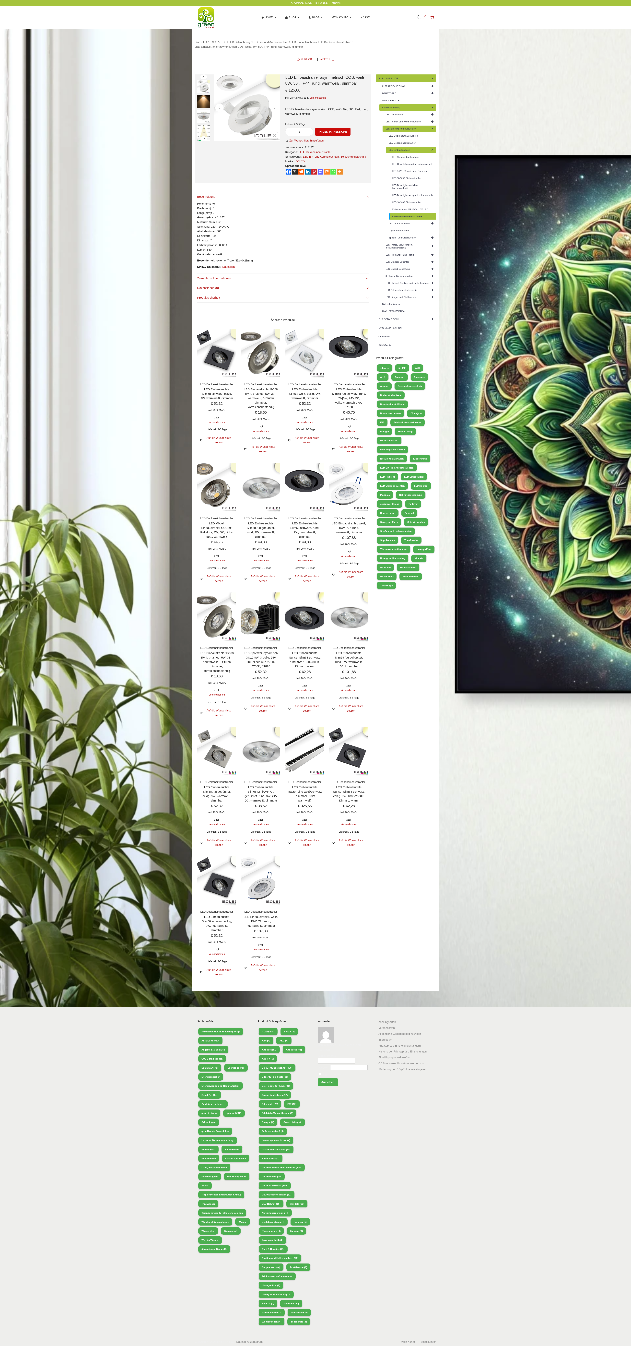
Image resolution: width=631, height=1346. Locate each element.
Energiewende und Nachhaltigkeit (220, 1086)
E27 (382, 422)
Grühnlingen (208, 1122)
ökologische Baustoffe (214, 1249)
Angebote (419, 377)
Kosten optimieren (235, 1158)
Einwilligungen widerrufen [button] (393, 1057)
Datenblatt (228, 266)
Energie (384, 431)
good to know (209, 1113)
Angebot (399, 377)
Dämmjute (416, 413)
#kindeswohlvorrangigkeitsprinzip (220, 1031)
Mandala (385, 495)
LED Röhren (421, 485)
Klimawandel (208, 1158)
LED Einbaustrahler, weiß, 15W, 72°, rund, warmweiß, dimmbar (349, 528)
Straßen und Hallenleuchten (396, 531)
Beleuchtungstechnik (353, 156)
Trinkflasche (411, 540)
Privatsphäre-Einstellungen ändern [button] (399, 1045)
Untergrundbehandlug (392, 558)
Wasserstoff (230, 1231)
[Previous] (219, 108)
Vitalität (419, 558)
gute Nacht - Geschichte (215, 1131)
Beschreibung (206, 196)
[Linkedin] (308, 172)
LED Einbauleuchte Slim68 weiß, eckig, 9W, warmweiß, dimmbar (305, 394)
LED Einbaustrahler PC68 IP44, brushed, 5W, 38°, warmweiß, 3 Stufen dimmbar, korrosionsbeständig (261, 398)
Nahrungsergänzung (410, 495)
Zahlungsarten (387, 1022)
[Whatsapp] (333, 172)
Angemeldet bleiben (333, 1074)
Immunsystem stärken (392, 449)
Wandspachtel (408, 567)
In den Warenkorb (333, 131)
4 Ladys (384, 368)
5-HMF (402, 368)
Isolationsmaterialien (392, 458)
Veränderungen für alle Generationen (222, 1213)
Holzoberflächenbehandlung (217, 1140)
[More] (340, 172)
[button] (304, 140)
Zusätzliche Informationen (214, 278)
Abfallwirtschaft (210, 1040)
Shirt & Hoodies (416, 522)
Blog (315, 17)
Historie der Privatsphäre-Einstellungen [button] (402, 1051)
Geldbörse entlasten (212, 1104)
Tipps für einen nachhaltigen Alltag (221, 1194)
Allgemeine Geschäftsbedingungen (399, 1033)
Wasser (243, 1222)
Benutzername (327, 1055)
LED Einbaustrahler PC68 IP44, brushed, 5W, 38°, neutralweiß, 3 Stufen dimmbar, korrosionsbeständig (217, 662)
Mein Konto (340, 17)
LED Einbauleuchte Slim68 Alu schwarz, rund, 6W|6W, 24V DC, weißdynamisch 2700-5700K (349, 398)
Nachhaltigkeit (209, 1176)
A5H (417, 368)
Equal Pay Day (209, 1095)
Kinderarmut (208, 1149)
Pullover (413, 504)
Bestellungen (428, 1341)
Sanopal (409, 513)
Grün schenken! (389, 440)
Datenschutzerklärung (249, 1341)
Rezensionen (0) (208, 288)
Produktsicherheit (208, 297)
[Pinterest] (314, 172)
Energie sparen (236, 1067)
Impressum (385, 1039)
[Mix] (327, 172)
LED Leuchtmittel (414, 476)
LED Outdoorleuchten (392, 485)
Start (198, 42)
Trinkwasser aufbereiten (393, 549)
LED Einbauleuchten (303, 42)
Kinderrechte (232, 1149)
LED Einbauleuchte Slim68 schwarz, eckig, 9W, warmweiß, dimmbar (216, 394)
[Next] (274, 108)
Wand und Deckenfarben (215, 1222)
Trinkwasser (208, 1204)
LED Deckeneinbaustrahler (334, 42)
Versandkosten (318, 97)
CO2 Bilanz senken (212, 1058)
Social (204, 1185)
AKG (382, 377)
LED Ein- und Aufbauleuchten (270, 42)
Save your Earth (389, 522)
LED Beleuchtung (239, 42)
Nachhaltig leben (236, 1176)
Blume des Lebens (390, 413)
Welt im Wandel (210, 1240)
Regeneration (387, 513)
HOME (269, 17)
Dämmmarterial (209, 1067)
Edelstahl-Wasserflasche (407, 422)
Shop (292, 17)
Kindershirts (420, 458)
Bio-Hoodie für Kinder (392, 404)
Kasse (365, 17)
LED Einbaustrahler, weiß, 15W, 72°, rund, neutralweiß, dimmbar (261, 921)
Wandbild (385, 567)
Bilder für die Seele (390, 395)
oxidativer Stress (389, 504)
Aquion (384, 386)
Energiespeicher (210, 1076)
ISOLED (300, 161)
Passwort (323, 1067)
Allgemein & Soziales (213, 1049)
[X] (295, 172)
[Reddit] (301, 172)
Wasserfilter (386, 576)
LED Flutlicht (387, 476)
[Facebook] (288, 172)
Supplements (387, 540)
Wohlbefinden (411, 576)
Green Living (405, 431)
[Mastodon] (320, 172)
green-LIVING (234, 1113)
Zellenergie (386, 585)
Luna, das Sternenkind (214, 1167)
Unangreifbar (424, 549)
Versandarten (386, 1027)
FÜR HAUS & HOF (214, 42)
